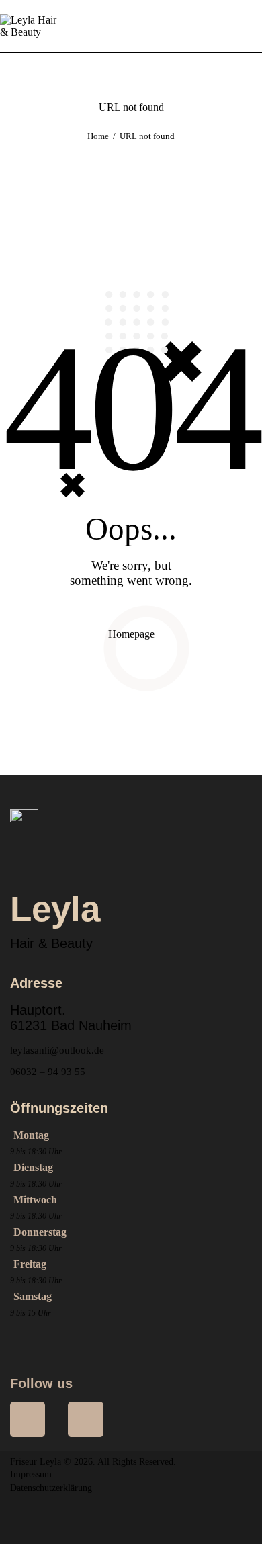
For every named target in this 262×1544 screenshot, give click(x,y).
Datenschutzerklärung (51, 1488)
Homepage (131, 634)
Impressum (31, 1474)
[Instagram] (85, 1419)
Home (98, 136)
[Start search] (253, 26)
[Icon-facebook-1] (27, 1419)
